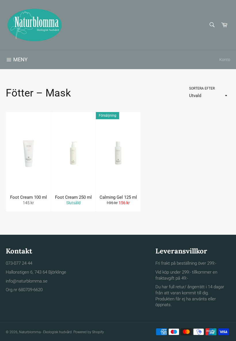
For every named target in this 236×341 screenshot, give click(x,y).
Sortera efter (202, 88)
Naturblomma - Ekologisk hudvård (45, 332)
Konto (224, 59)
